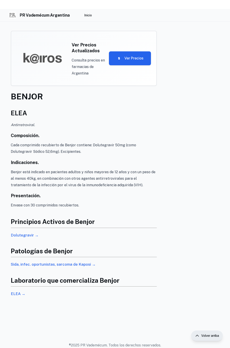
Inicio (88, 15)
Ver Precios (134, 58)
